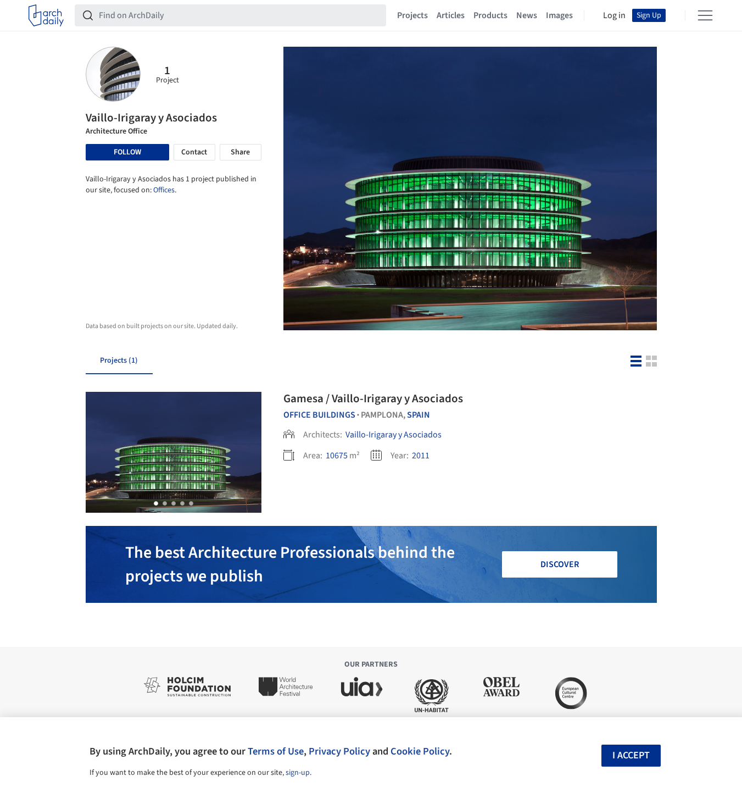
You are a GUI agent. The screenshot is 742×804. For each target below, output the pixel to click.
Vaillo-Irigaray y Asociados (393, 435)
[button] (156, 503)
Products (490, 15)
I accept (631, 755)
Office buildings (319, 415)
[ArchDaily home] (46, 15)
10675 (337, 456)
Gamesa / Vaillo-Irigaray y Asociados (373, 398)
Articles (451, 15)
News (526, 15)
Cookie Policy (419, 751)
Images (559, 15)
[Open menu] (705, 15)
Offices (164, 190)
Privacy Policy (339, 751)
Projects (412, 15)
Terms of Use (276, 751)
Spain (418, 415)
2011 (420, 456)
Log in (614, 15)
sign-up (298, 772)
